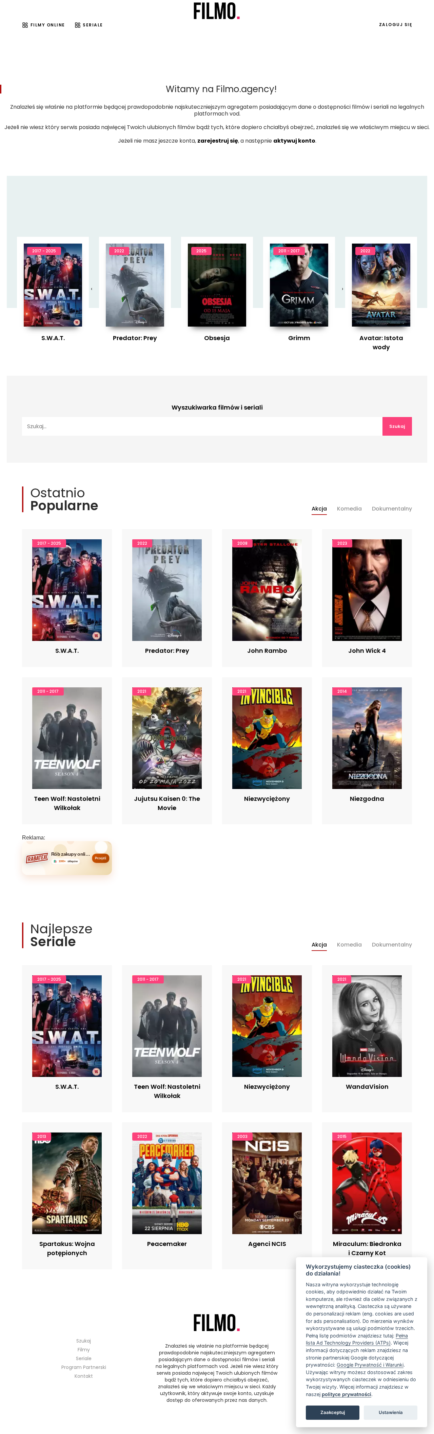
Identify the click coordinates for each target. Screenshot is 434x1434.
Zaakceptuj (332, 1412)
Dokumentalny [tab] (392, 508)
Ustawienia (391, 1412)
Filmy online (48, 25)
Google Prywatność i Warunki (370, 1365)
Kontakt (84, 1376)
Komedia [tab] (349, 508)
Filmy (84, 1349)
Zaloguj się (395, 24)
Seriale (93, 25)
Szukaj (397, 426)
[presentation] (91, 289)
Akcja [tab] (319, 508)
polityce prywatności (346, 1394)
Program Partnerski (83, 1367)
